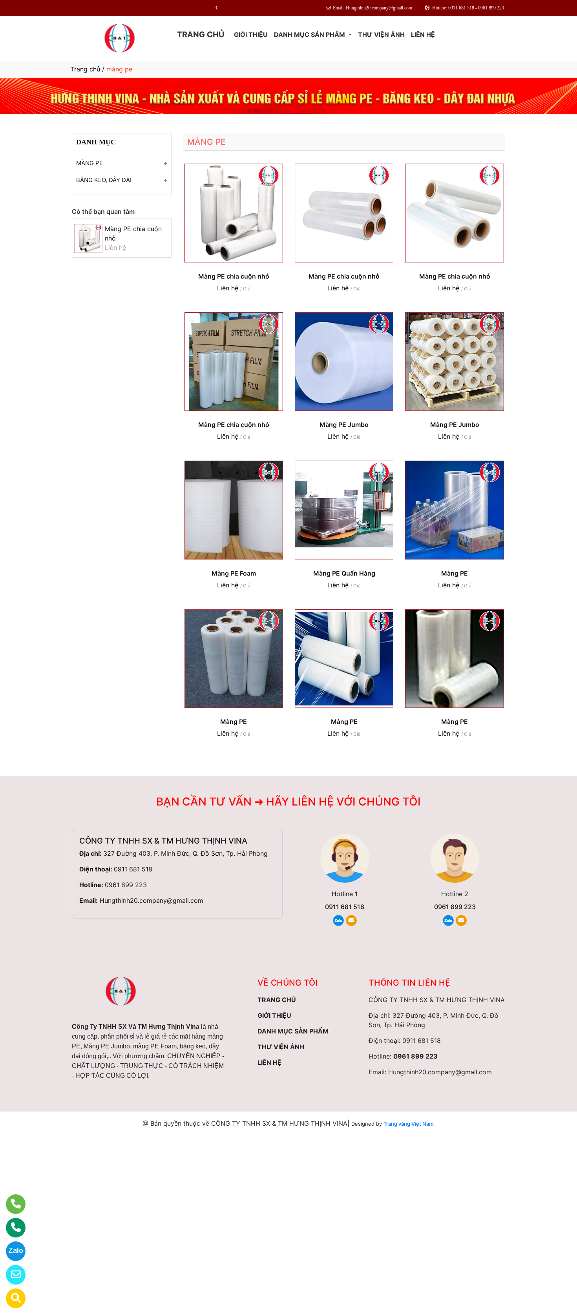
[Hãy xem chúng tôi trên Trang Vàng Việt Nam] (11, 1298)
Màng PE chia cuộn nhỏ (233, 276)
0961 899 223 (126, 885)
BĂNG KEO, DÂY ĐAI (103, 180)
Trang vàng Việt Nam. (409, 1124)
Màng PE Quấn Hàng (344, 573)
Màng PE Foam (234, 573)
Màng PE (454, 573)
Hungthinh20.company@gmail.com (151, 900)
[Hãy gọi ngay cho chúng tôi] (11, 1227)
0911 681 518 (133, 869)
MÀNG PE (89, 163)
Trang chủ (85, 69)
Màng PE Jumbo (344, 424)
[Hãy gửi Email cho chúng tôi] (11, 1274)
